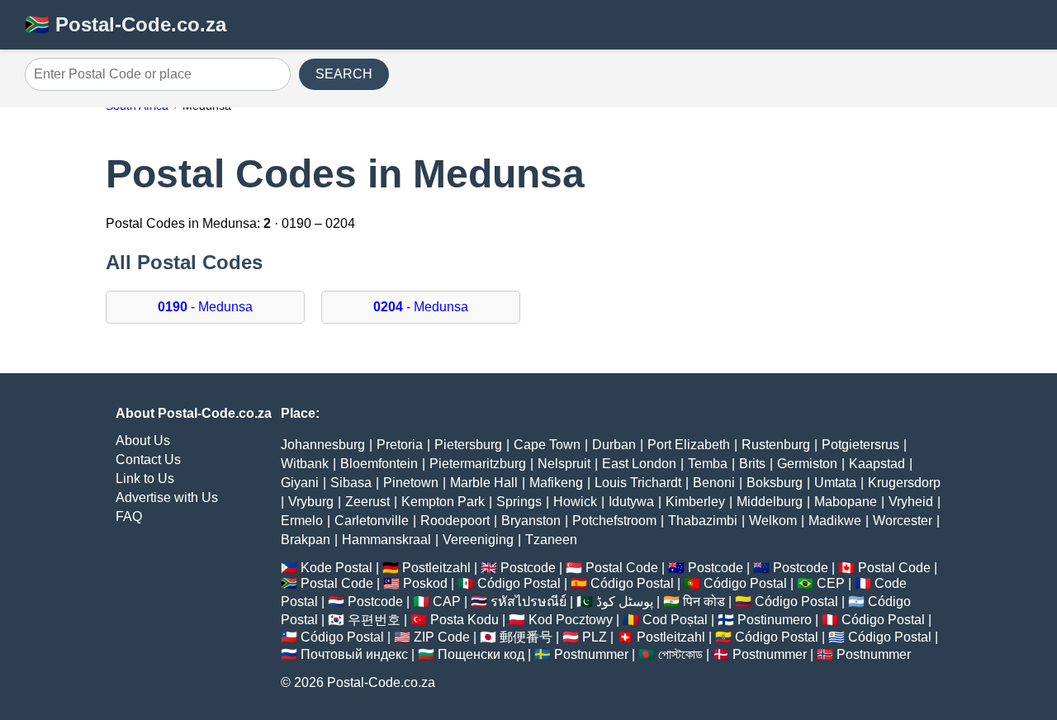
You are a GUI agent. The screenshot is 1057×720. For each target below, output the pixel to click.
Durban (614, 445)
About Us (143, 440)
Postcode (528, 568)
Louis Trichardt (638, 483)
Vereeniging (478, 540)
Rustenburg (776, 445)
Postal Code (621, 568)
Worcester (902, 521)
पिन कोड (704, 601)
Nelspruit (564, 464)
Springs (519, 502)
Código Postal (519, 583)
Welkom (773, 521)
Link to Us (145, 478)
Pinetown (410, 483)
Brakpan (305, 540)
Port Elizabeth (688, 445)
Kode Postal (336, 568)
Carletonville (371, 521)
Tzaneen (551, 540)
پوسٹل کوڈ (624, 601)
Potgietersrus (860, 445)
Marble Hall (484, 483)
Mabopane (845, 502)
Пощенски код (481, 654)
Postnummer (591, 654)
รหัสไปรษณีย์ (528, 601)
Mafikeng (556, 483)
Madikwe (834, 521)
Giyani (300, 483)
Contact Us (148, 459)
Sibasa (351, 483)
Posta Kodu (464, 620)
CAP (447, 601)
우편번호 (374, 620)
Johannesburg (323, 445)
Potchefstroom (614, 521)
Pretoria (400, 445)
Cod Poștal (675, 620)
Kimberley (695, 502)
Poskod (425, 583)
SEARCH (343, 74)
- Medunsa (205, 307)
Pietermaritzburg (477, 464)
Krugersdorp (904, 483)
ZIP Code (442, 637)
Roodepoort (455, 521)
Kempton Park (443, 502)
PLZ (594, 637)
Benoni (714, 483)
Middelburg (770, 502)
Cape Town (547, 445)
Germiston (807, 464)
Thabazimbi (702, 521)
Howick (575, 502)
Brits (752, 464)
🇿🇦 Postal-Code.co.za (125, 24)
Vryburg (311, 502)
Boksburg (775, 483)
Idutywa (631, 502)
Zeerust (367, 502)
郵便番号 (526, 637)
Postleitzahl (436, 568)
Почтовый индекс (354, 654)
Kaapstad (877, 464)
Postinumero (774, 620)
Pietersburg (468, 445)
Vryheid (911, 502)
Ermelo (302, 521)
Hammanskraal (386, 540)
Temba (708, 464)
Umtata (835, 483)
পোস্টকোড (680, 654)
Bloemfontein (379, 464)
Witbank (305, 464)
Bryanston (531, 521)
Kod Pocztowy (570, 620)
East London (639, 464)
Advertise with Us (167, 497)
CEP (831, 583)
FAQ (129, 516)
